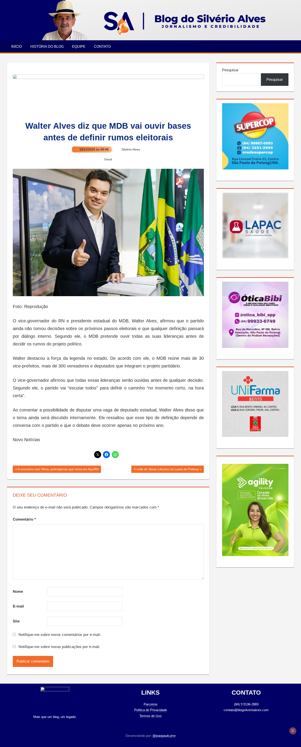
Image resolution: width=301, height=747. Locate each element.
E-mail (18, 606)
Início (16, 46)
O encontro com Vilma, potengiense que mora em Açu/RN (57, 470)
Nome (18, 591)
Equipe (78, 46)
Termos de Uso (150, 716)
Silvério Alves (131, 149)
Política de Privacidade (150, 710)
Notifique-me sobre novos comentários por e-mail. (60, 635)
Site (16, 621)
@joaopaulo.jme (164, 736)
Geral (108, 159)
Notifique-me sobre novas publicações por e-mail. (59, 647)
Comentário (24, 519)
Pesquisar (230, 70)
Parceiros (151, 704)
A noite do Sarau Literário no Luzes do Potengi (166, 470)
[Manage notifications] (292, 730)
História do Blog (47, 46)
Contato (102, 46)
